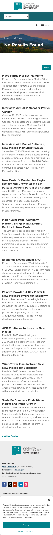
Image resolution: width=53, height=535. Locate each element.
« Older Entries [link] (10, 436)
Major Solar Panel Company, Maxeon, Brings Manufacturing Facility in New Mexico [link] (22, 223)
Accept (26, 525)
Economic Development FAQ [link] (21, 259)
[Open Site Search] (37, 25)
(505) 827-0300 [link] (9, 467)
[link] (26, 11)
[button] (49, 499)
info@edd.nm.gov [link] (16, 470)
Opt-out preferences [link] (25, 531)
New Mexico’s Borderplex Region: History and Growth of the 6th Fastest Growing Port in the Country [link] (26, 184)
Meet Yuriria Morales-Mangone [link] (22, 75)
